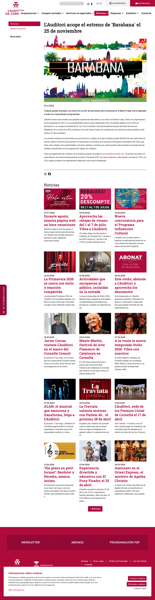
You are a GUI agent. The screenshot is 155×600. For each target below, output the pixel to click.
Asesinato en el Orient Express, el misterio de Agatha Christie (130, 474)
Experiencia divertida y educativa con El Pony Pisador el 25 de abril (94, 476)
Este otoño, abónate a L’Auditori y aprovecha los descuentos (130, 285)
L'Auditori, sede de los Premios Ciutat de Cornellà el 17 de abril (130, 412)
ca (97, 3)
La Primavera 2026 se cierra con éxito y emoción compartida (59, 285)
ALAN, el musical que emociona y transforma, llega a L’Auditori (59, 412)
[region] (95, 68)
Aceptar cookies (137, 578)
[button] (82, 3)
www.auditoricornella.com (113, 154)
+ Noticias (95, 508)
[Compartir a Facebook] (49, 174)
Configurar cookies (140, 588)
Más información (16, 590)
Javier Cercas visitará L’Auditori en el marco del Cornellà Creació (58, 347)
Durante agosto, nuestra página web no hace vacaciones (60, 220)
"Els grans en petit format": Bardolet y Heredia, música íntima (59, 474)
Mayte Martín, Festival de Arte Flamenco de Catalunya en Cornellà (92, 349)
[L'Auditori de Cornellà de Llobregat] (28, 9)
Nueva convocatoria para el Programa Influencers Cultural (129, 224)
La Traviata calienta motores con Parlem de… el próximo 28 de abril (95, 412)
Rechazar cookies (136, 584)
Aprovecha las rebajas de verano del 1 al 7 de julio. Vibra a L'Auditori (93, 222)
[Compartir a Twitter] (45, 174)
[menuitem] (88, 4)
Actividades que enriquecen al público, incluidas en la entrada (93, 285)
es (101, 3)
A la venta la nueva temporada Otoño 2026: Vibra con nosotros (130, 347)
